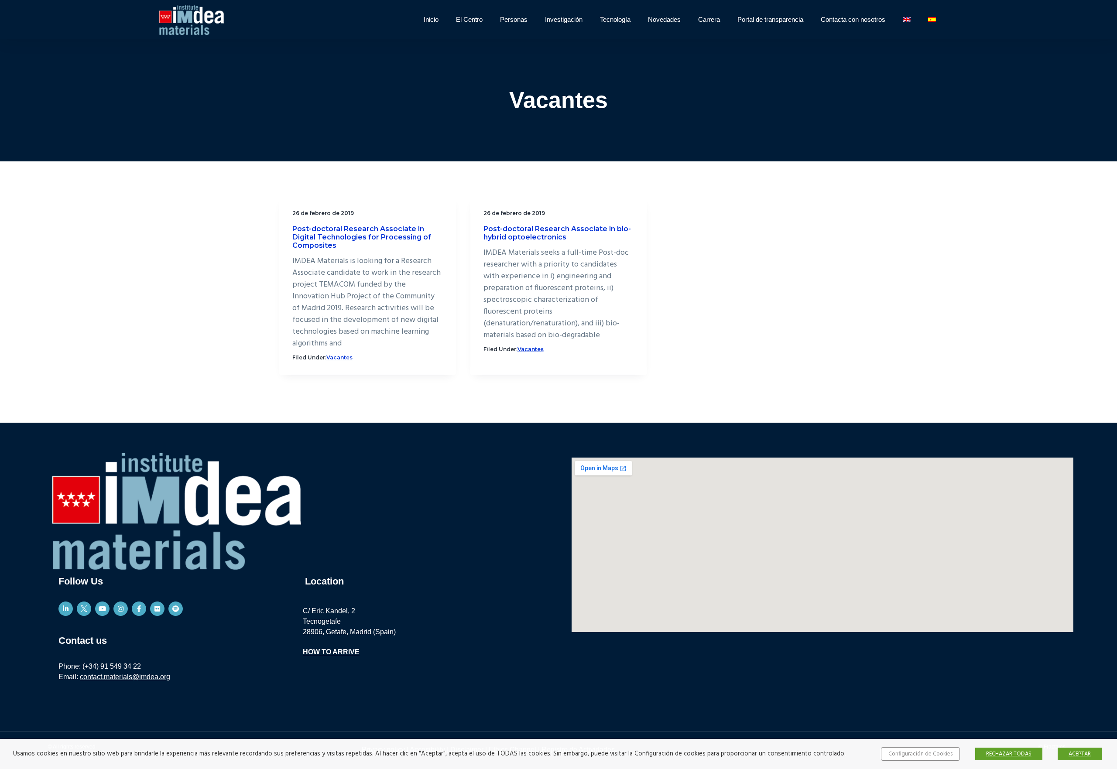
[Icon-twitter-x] (84, 609)
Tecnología (615, 19)
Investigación (563, 19)
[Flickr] (157, 609)
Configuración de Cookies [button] (920, 754)
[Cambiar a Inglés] (906, 19)
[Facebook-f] (139, 609)
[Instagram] (120, 609)
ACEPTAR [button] (1080, 754)
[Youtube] (102, 609)
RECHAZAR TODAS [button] (1008, 754)
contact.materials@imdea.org (125, 676)
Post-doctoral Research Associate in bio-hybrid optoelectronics (557, 233)
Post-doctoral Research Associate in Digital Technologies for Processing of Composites (361, 237)
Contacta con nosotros (853, 19)
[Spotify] (175, 609)
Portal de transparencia (770, 19)
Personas (514, 19)
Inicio (431, 19)
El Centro (469, 19)
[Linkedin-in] (65, 609)
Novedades (664, 19)
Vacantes (339, 357)
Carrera (709, 19)
